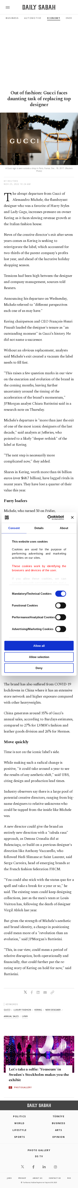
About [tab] (64, 528)
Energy (71, 18)
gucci (7, 1009)
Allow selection (39, 656)
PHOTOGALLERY (23, 1087)
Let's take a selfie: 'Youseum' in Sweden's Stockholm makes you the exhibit (39, 1074)
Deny (39, 668)
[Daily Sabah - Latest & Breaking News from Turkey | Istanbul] (38, 7)
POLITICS (19, 1116)
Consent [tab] (14, 528)
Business (12, 18)
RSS (69, 1178)
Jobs (9, 1178)
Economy (53, 18)
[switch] (60, 605)
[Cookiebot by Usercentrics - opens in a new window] (48, 517)
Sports (19, 1137)
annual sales (11, 1016)
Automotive (32, 18)
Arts (58, 1130)
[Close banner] (72, 517)
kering (38, 1009)
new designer (53, 1009)
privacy (22, 1178)
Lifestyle (19, 1130)
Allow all (39, 645)
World (19, 1123)
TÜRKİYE (58, 1116)
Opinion (58, 1137)
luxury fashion (22, 1009)
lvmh (25, 1016)
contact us (55, 1178)
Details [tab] (39, 528)
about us (37, 1178)
